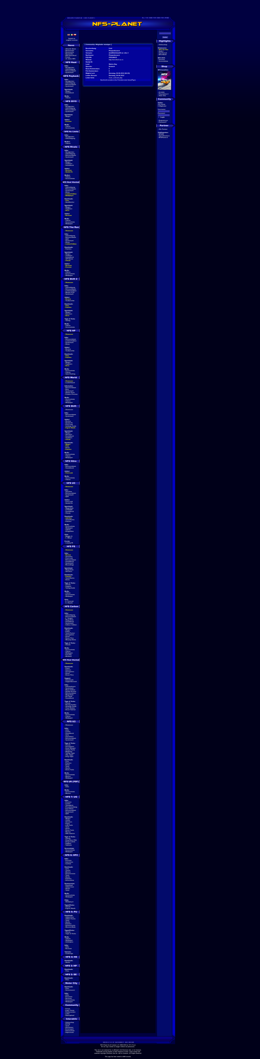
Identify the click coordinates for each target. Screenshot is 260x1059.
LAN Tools (69, 825)
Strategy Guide (70, 706)
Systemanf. (69, 72)
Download (69, 885)
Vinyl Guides (70, 708)
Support (68, 586)
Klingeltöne (69, 531)
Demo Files (69, 638)
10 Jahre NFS (70, 59)
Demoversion (70, 873)
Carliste (68, 863)
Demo (67, 192)
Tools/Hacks (69, 519)
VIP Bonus (69, 259)
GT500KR (68, 510)
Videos (68, 98)
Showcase (69, 409)
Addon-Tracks (70, 919)
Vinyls (67, 820)
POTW (67, 1024)
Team (67, 1026)
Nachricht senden (106, 80)
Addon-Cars (69, 887)
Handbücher (69, 202)
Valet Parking (70, 374)
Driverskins (69, 880)
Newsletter (69, 54)
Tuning (67, 320)
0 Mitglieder (162, 106)
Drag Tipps (69, 756)
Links (67, 1013)
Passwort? (163, 122)
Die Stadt (68, 696)
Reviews (68, 170)
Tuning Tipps (70, 753)
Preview (68, 121)
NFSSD (161, 134)
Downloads (69, 680)
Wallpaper (69, 223)
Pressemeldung (71, 807)
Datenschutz (69, 1030)
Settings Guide (70, 426)
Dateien (68, 670)
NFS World (162, 54)
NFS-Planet (132, 1045)
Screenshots (70, 128)
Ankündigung (70, 69)
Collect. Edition (71, 625)
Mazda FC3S (69, 292)
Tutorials (68, 845)
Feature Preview (71, 394)
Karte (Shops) (70, 748)
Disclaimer (69, 1027)
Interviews (69, 862)
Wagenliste (69, 508)
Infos (67, 730)
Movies (68, 776)
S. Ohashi (69, 603)
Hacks (67, 768)
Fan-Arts (68, 654)
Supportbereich (71, 681)
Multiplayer (69, 195)
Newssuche (69, 52)
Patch (67, 631)
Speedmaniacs (164, 136)
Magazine (68, 751)
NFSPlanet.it (163, 137)
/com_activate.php (115, 78)
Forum (67, 57)
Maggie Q (68, 536)
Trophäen (68, 163)
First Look (69, 424)
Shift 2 (161, 51)
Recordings (69, 565)
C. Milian (68, 538)
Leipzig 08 (69, 543)
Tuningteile (69, 805)
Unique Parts (70, 750)
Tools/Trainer (70, 633)
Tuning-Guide (70, 588)
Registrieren (163, 120)
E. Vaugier (69, 618)
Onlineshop (69, 1022)
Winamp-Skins (70, 640)
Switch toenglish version (71, 39)
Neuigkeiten (69, 67)
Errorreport (69, 1029)
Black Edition (70, 690)
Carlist (67, 731)
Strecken (68, 314)
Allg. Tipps (69, 755)
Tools (67, 766)
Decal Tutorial (70, 709)
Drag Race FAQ (71, 840)
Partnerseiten (70, 1012)
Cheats (68, 260)
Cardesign (69, 953)
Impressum (69, 1032)
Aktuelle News (70, 49)
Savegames (69, 635)
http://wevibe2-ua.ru (116, 59)
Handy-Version (70, 691)
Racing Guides (70, 704)
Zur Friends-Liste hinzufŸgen (125, 80)
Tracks (67, 870)
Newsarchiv (69, 50)
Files (67, 200)
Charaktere (69, 736)
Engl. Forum (69, 1010)
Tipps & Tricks (70, 933)
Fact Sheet (69, 808)
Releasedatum (70, 71)
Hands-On (69, 172)
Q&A (67, 239)
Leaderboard (70, 382)
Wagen (67, 91)
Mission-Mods (70, 927)
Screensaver (70, 990)
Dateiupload (69, 1015)
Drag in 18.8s (70, 842)
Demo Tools (69, 769)
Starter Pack (70, 392)
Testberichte (69, 300)
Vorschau (68, 556)
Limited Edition (70, 194)
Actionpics (69, 942)
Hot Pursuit (163, 53)
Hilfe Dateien (70, 833)
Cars (67, 761)
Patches (68, 249)
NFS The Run (163, 49)
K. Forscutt (69, 601)
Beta (67, 389)
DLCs (67, 210)
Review (68, 299)
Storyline (68, 491)
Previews (68, 996)
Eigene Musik (70, 428)
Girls (67, 735)
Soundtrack (69, 93)
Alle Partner (163, 129)
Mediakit (68, 656)
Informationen (70, 686)
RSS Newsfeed (70, 55)
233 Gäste (161, 104)
